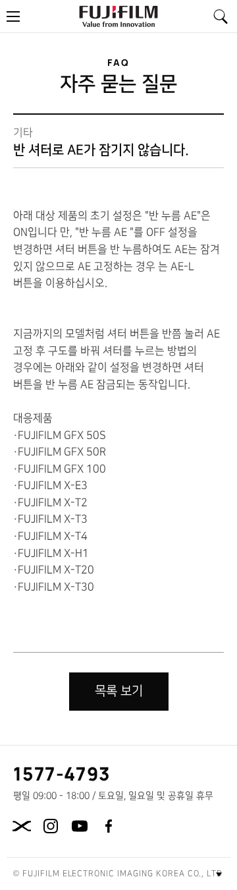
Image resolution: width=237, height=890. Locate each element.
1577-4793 (62, 773)
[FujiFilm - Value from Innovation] (118, 16)
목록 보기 (119, 691)
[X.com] (22, 826)
